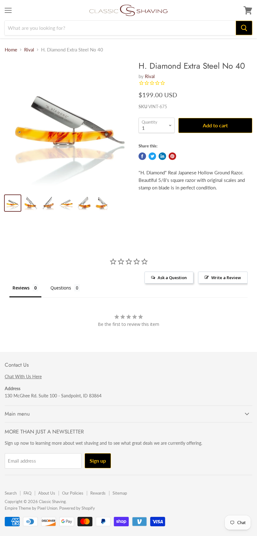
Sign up (98, 461)
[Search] (244, 28)
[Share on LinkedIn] (162, 156)
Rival (29, 49)
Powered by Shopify (77, 508)
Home (11, 49)
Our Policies (72, 493)
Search (11, 493)
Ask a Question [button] (172, 277)
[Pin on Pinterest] (172, 156)
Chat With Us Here (23, 376)
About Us (46, 493)
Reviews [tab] (21, 288)
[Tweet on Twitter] (152, 156)
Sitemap (120, 493)
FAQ (27, 493)
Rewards (98, 493)
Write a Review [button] (226, 277)
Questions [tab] (60, 288)
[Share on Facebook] (142, 156)
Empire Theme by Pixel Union (31, 508)
